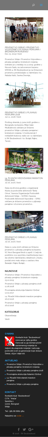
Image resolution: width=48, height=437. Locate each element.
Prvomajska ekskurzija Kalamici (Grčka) (22, 290)
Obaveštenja (10, 315)
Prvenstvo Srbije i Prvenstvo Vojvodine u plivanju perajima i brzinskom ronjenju (22, 49)
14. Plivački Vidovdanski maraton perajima (24, 179)
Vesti (19, 54)
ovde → (20, 416)
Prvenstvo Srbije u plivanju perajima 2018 (21, 113)
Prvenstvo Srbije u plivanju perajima (21, 238)
